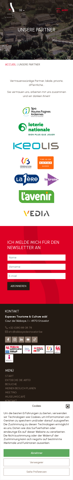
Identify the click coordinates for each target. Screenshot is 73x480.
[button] (67, 406)
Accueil (10, 64)
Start (9, 376)
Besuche (11, 384)
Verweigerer (36, 462)
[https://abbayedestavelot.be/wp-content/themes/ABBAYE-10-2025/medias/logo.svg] (9, 10)
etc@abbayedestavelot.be (25, 331)
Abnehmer (36, 453)
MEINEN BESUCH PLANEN (20, 388)
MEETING (11, 392)
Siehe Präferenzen (36, 471)
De (20, 10)
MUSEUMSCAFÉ (15, 396)
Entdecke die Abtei (18, 380)
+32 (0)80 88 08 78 (20, 327)
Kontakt (11, 400)
